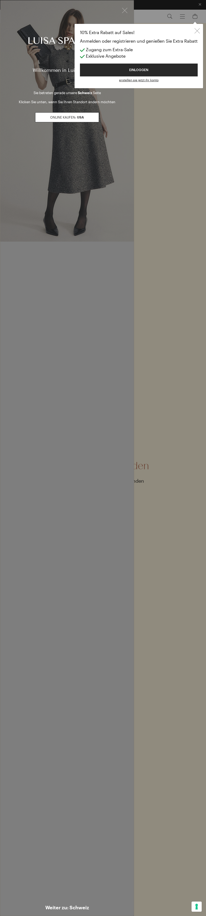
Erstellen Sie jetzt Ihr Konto (139, 80)
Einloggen (138, 70)
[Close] (124, 10)
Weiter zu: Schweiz (67, 907)
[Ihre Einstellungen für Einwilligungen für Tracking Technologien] (197, 907)
